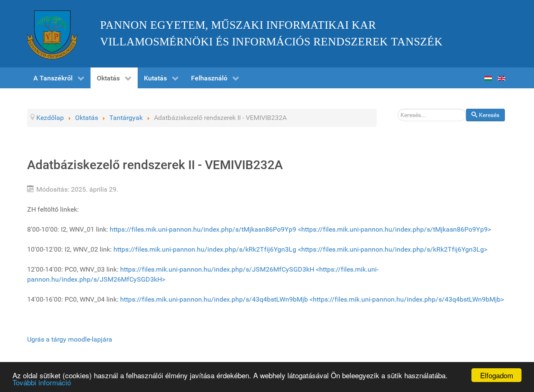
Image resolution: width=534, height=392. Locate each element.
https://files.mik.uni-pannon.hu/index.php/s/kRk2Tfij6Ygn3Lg (204, 249)
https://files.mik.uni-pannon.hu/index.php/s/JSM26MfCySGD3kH (217, 269)
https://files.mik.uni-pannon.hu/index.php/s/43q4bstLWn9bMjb (214, 299)
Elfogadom (496, 375)
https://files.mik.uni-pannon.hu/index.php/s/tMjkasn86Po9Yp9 (203, 229)
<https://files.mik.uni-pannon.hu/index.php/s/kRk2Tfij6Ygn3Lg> (392, 249)
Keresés (489, 115)
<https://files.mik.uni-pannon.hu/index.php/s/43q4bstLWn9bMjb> (407, 299)
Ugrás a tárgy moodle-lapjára (69, 339)
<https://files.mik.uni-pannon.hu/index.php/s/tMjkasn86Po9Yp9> (394, 229)
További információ (42, 382)
